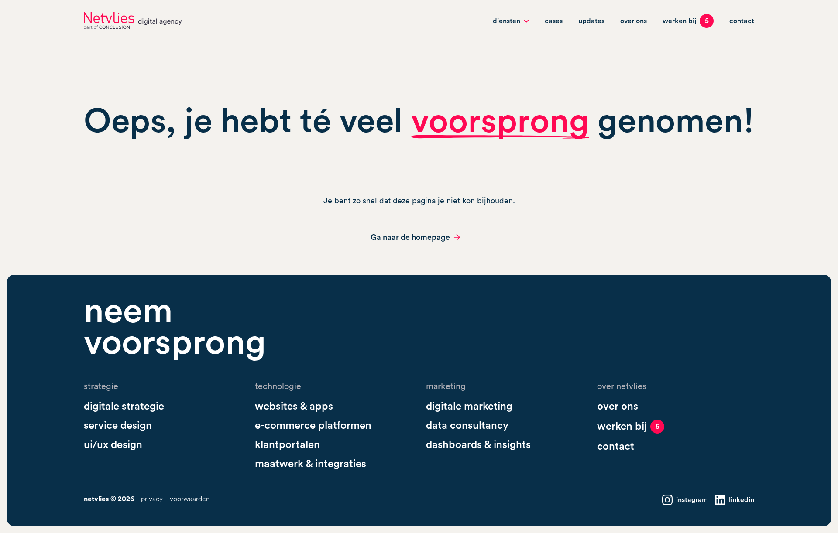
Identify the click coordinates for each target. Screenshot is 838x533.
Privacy (152, 499)
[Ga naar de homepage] (133, 21)
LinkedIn (741, 499)
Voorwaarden (190, 499)
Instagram (692, 499)
